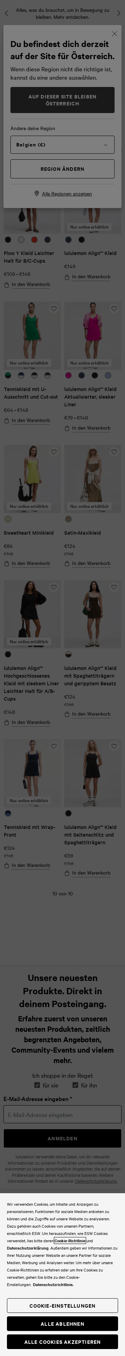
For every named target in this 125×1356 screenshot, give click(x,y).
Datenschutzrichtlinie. (53, 1284)
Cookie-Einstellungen (63, 1305)
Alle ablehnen (62, 1323)
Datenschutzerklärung (28, 1248)
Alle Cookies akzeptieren (62, 1341)
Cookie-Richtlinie (70, 1240)
